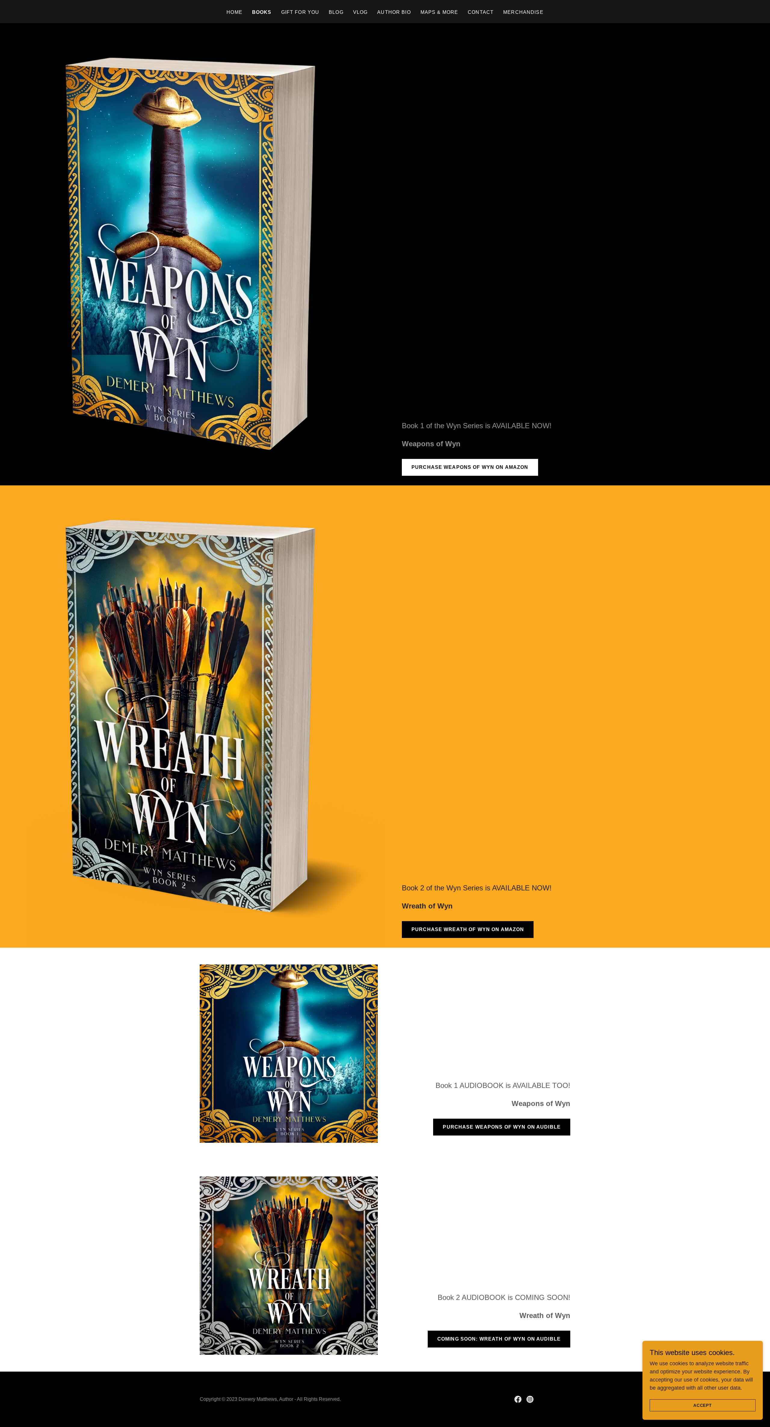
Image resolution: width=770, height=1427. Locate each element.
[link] (518, 1399)
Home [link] (234, 12)
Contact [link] (481, 12)
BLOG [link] (336, 12)
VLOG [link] (360, 12)
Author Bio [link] (394, 12)
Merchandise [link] (523, 12)
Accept (702, 1405)
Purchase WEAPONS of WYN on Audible (502, 1126)
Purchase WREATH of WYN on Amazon (467, 929)
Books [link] (262, 12)
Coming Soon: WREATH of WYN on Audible (499, 1338)
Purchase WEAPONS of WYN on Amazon (469, 467)
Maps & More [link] (439, 12)
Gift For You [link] (300, 12)
